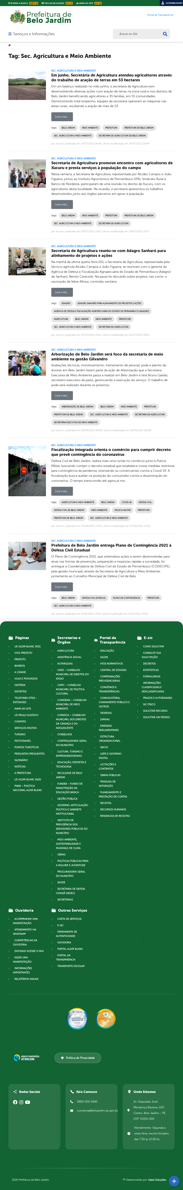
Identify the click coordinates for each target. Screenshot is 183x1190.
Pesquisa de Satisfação (107, 783)
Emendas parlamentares (109, 728)
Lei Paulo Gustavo (26, 715)
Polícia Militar (123, 510)
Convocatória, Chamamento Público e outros (114, 702)
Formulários (151, 676)
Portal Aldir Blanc (70, 949)
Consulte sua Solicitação (151, 655)
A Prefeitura (22, 773)
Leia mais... (62, 116)
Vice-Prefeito (23, 653)
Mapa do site (22, 708)
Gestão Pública (67, 798)
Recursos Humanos (113, 809)
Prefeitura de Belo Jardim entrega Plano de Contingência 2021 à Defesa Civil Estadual (111, 548)
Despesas (106, 713)
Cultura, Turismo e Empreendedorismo (69, 753)
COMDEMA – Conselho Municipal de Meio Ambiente (71, 704)
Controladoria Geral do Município (71, 743)
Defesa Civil (145, 502)
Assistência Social (69, 657)
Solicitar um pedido (156, 717)
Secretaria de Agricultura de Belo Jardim (122, 135)
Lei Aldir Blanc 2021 (27, 646)
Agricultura (61, 319)
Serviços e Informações (34, 34)
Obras (61, 854)
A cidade (20, 672)
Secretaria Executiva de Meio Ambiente (76, 422)
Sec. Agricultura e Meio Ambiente (73, 70)
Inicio (104, 747)
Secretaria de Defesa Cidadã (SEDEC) (70, 891)
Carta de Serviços (69, 919)
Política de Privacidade (80, 1058)
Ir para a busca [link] (24, 3)
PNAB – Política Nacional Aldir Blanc (27, 788)
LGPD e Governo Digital (110, 755)
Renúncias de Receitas (115, 816)
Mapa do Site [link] (90, 3)
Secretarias (65, 899)
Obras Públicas (110, 775)
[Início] (9, 45)
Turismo (19, 734)
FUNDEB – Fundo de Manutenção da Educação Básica (69, 788)
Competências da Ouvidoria (25, 942)
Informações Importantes (22, 970)
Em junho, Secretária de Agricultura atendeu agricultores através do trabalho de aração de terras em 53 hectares (111, 77)
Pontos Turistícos (26, 747)
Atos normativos (111, 663)
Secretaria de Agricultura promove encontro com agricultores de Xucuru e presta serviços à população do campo (112, 165)
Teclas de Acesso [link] (58, 3)
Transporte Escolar (71, 966)
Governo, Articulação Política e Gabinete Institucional (72, 809)
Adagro (66, 303)
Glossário (21, 760)
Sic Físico (149, 704)
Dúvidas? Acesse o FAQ (29, 951)
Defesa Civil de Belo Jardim (69, 510)
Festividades (22, 741)
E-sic (60, 925)
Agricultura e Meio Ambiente (78, 502)
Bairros (19, 665)
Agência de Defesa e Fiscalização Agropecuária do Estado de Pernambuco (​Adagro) (101, 311)
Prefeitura (111, 128)
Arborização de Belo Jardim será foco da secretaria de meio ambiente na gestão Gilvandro (107, 356)
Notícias (20, 766)
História (19, 685)
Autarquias (65, 663)
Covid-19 (127, 502)
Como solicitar (153, 646)
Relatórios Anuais (26, 979)
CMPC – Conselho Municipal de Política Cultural (70, 689)
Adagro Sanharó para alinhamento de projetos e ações (109, 303)
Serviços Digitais (25, 728)
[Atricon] (27, 1057)
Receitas (105, 803)
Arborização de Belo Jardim (77, 406)
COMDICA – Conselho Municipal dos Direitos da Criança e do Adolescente (71, 721)
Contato (20, 721)
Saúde (61, 882)
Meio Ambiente (90, 128)
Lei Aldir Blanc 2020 (27, 779)
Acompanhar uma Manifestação (25, 921)
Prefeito (20, 659)
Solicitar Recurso (155, 710)
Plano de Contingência (126, 598)
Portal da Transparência (65, 957)
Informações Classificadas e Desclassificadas (153, 687)
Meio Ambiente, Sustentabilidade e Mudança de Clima (68, 843)
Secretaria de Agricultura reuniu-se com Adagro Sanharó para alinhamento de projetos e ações (108, 253)
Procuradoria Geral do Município (70, 873)
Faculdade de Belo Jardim (69, 775)
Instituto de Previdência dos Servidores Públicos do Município (72, 826)
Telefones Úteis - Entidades (25, 700)
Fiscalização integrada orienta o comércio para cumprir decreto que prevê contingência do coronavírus (111, 452)
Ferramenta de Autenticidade (66, 933)
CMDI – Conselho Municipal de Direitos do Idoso (72, 674)
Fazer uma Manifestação (22, 959)
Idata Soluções (157, 1179)
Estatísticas (151, 670)
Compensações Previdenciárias (109, 678)
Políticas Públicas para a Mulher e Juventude (72, 863)
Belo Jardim (68, 128)
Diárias (105, 719)
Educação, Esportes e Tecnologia (71, 764)
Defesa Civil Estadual (94, 598)
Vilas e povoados (25, 678)
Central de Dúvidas (113, 670)
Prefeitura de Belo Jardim (139, 128)
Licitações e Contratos (107, 766)
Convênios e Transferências (109, 689)
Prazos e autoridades (157, 698)
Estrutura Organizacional (109, 738)
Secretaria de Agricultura (113, 223)
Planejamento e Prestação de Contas (113, 794)
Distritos (20, 691)
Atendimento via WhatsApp (24, 931)
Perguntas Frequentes (29, 753)
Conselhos (64, 734)
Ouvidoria (64, 942)
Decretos (149, 663)
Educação (107, 650)
